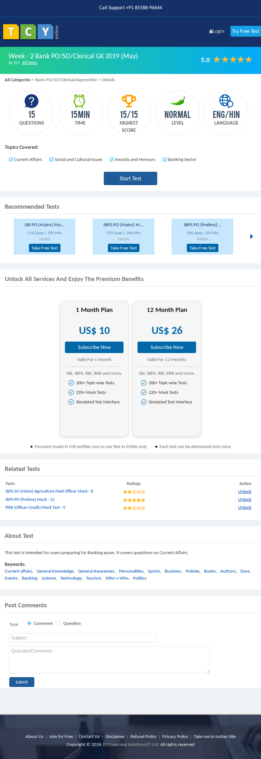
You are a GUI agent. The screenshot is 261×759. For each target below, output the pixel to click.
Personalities (131, 571)
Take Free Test (45, 248)
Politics (139, 578)
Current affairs (18, 571)
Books (210, 571)
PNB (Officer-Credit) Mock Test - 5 (35, 507)
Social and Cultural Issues (78, 159)
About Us (34, 736)
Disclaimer (115, 736)
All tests (29, 62)
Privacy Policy (175, 736)
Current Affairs (28, 159)
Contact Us (89, 736)
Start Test (130, 178)
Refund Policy (143, 736)
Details (44, 238)
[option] (50, 236)
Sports (154, 571)
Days (245, 571)
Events (11, 578)
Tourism (93, 578)
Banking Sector (182, 159)
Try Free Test (245, 31)
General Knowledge (55, 571)
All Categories (18, 80)
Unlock (244, 491)
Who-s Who (117, 578)
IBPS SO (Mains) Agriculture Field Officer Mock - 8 (49, 491)
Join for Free (61, 736)
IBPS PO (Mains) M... (123, 225)
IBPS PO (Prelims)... (202, 225)
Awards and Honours (135, 159)
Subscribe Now (94, 347)
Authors (228, 571)
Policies (193, 571)
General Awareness (96, 571)
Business (173, 571)
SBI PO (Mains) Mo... (45, 225)
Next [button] (251, 236)
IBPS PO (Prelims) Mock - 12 (29, 499)
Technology (70, 578)
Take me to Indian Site (215, 736)
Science (49, 578)
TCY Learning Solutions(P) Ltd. (130, 744)
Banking (29, 578)
